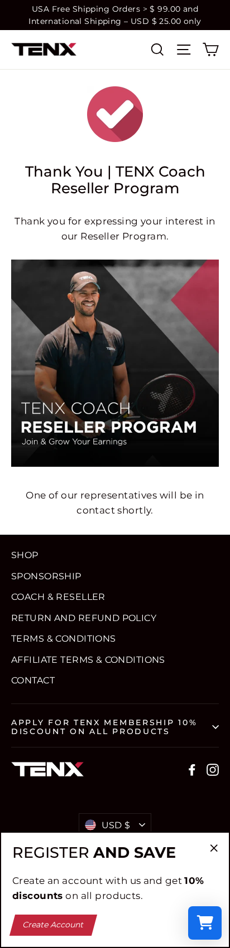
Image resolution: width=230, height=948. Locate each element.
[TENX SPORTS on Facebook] (192, 768)
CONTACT (33, 680)
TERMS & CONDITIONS (63, 638)
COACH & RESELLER (58, 597)
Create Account (53, 925)
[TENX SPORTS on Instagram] (213, 768)
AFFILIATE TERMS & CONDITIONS (88, 659)
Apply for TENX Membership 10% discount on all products (104, 727)
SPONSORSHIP (46, 576)
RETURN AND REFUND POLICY (83, 618)
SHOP (25, 555)
